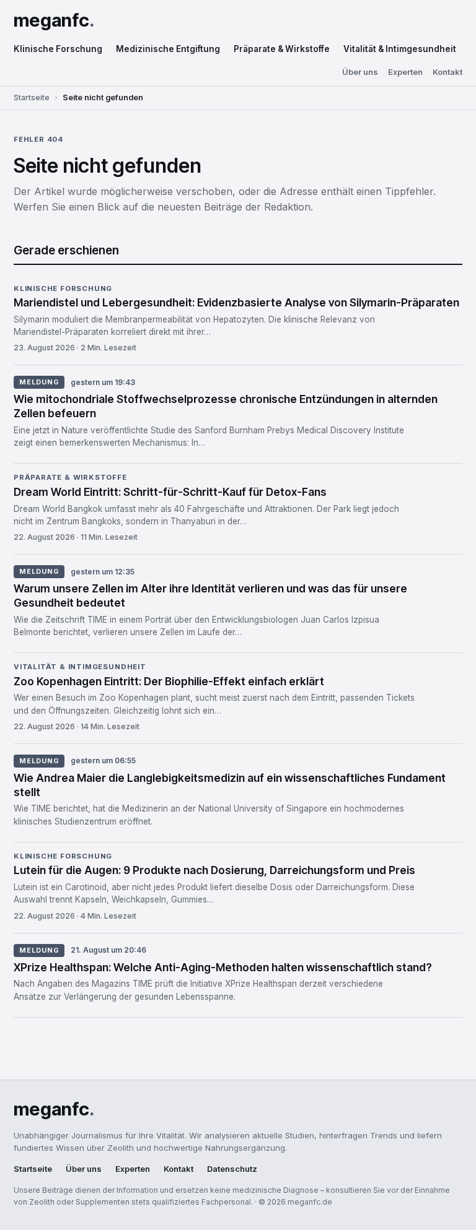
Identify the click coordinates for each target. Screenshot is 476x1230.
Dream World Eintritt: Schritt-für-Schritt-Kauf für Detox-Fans (170, 491)
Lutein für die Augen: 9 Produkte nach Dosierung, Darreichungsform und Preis (214, 870)
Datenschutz (232, 1169)
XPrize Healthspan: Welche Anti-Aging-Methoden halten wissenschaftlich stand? (223, 967)
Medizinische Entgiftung (168, 49)
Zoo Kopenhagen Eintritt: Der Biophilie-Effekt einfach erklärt (169, 681)
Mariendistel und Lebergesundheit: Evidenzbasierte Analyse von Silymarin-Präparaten (236, 302)
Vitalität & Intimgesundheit (399, 49)
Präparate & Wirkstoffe (282, 49)
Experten (405, 72)
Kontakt (447, 72)
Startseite (32, 97)
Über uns (360, 72)
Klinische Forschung (58, 49)
